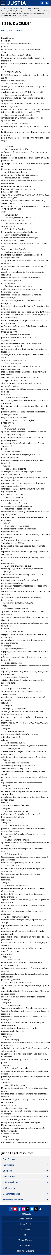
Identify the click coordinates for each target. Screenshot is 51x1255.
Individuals (8, 1164)
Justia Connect (25, 1219)
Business (7, 1170)
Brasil (10, 8)
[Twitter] (36, 1209)
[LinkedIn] (11, 1209)
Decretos (28, 8)
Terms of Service (25, 1240)
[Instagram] (23, 1209)
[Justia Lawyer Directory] (40, 1209)
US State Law (9, 1188)
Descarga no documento (12, 30)
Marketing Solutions (13, 1199)
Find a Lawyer (10, 1159)
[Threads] (27, 1209)
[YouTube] (15, 1209)
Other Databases (11, 1193)
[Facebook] (19, 1209)
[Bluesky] (32, 1209)
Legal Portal (25, 1224)
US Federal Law (10, 1182)
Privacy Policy (26, 1246)
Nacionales (18, 8)
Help (25, 1235)
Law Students (10, 1176)
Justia (3, 8)
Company (25, 1229)
